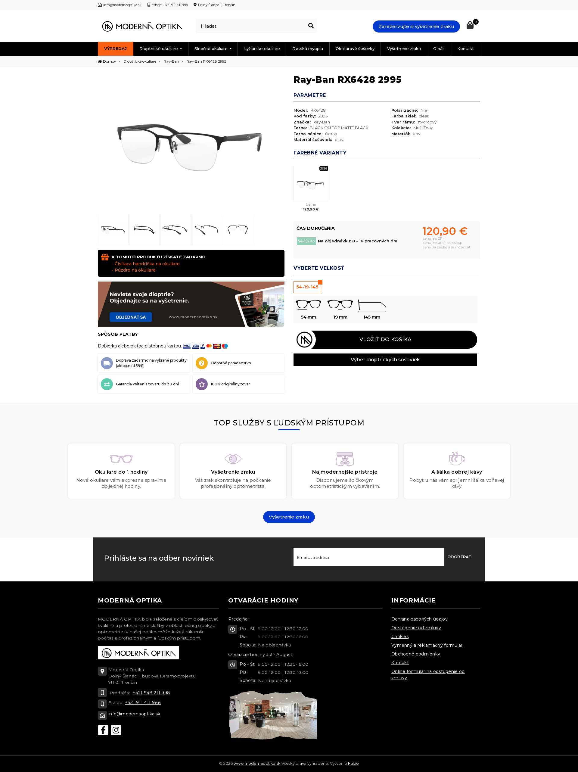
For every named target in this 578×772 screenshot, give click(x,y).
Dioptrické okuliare (159, 48)
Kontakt (465, 48)
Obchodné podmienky (415, 654)
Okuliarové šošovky (355, 48)
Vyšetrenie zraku (404, 48)
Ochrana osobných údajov (419, 619)
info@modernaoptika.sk (134, 714)
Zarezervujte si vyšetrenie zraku (416, 26)
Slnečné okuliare (211, 48)
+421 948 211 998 (151, 693)
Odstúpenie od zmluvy (416, 627)
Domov (109, 61)
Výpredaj (115, 48)
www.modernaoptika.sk (257, 763)
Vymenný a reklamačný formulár (427, 645)
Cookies (400, 636)
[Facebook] (103, 730)
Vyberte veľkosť (319, 268)
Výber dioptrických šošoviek (385, 360)
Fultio (353, 763)
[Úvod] (142, 26)
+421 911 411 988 (143, 702)
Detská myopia (307, 48)
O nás (439, 48)
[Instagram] (116, 730)
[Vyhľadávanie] (310, 26)
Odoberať (459, 556)
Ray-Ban (171, 61)
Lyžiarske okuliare (262, 48)
